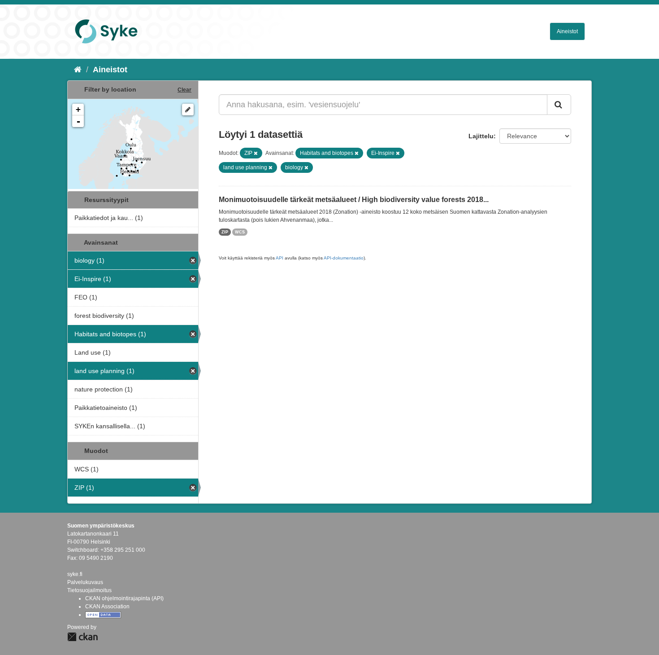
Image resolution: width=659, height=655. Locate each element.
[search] (559, 104)
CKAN (82, 637)
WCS (240, 232)
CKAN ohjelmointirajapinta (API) (124, 598)
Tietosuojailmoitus (89, 590)
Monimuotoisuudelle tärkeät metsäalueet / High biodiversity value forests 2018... (354, 199)
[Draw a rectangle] (188, 109)
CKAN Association (107, 606)
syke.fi (74, 574)
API (279, 257)
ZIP (224, 232)
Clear (184, 90)
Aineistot (567, 31)
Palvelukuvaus (85, 582)
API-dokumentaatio (344, 257)
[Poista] (256, 153)
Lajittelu (481, 136)
